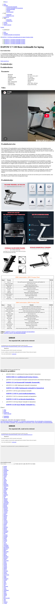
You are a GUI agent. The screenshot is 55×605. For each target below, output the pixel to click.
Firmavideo (8, 19)
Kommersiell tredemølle (11, 6)
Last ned (5, 23)
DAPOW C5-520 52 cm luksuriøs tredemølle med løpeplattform (20, 331)
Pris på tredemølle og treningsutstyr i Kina (25, 422)
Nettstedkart (6, 416)
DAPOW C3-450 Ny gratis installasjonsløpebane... (21, 393)
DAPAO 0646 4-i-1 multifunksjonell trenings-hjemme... (22, 377)
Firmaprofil (8, 14)
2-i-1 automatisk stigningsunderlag (26, 421)
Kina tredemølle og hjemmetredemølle (43, 422)
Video (4, 409)
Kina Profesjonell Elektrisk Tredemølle (9, 421)
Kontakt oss (6, 17)
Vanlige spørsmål (7, 24)
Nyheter (5, 22)
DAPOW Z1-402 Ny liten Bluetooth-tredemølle (15, 333)
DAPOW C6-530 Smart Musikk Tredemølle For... (20, 404)
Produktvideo (9, 21)
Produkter (5, 5)
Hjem (4, 4)
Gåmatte (8, 10)
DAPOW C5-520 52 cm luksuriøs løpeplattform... (20, 399)
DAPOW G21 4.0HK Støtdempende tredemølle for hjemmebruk (25, 388)
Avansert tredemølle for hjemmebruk (14, 8)
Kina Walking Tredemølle (9, 422)
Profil (4, 411)
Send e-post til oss (5, 61)
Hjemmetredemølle (10, 9)
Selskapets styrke (10, 15)
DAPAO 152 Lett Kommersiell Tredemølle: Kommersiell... (23, 382)
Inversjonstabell (9, 12)
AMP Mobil (6, 417)
